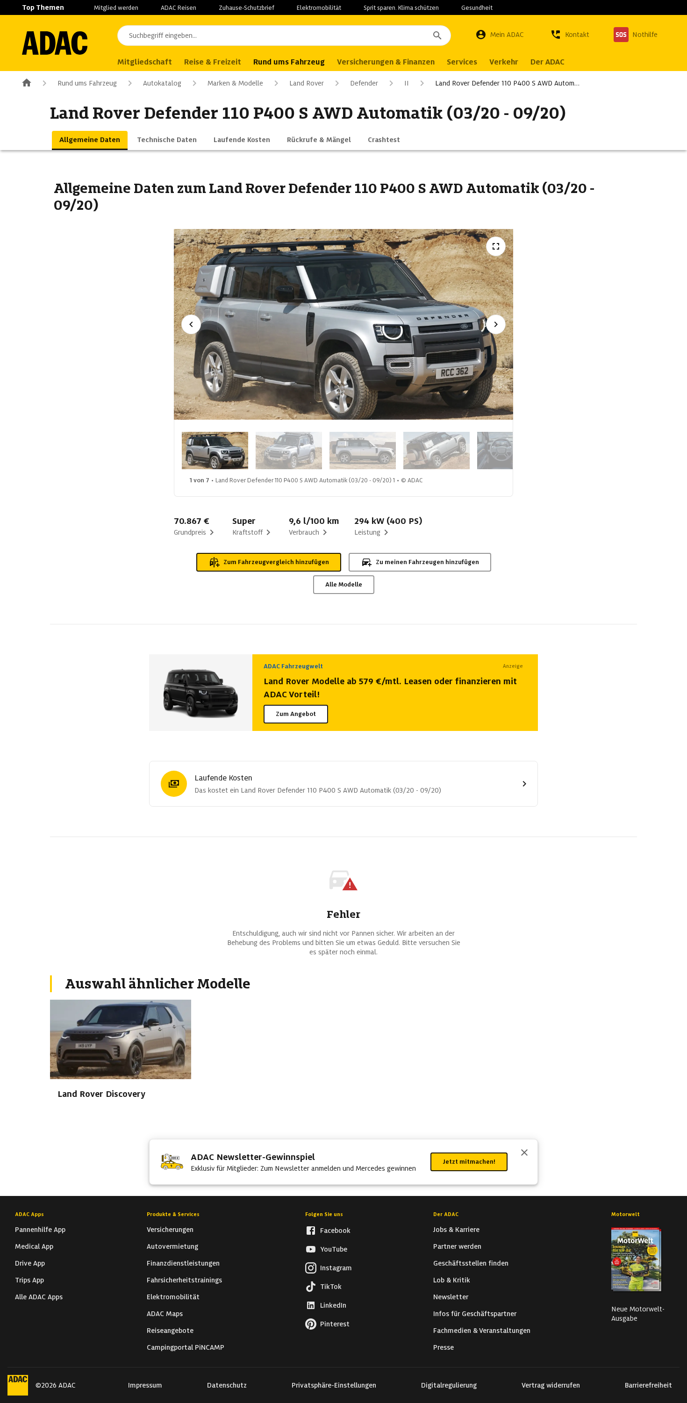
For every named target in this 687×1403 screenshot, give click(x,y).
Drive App (30, 1263)
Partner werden (457, 1246)
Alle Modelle (343, 584)
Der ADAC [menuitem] (547, 62)
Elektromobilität (319, 8)
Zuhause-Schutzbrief (246, 8)
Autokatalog (162, 83)
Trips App (29, 1280)
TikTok (331, 1286)
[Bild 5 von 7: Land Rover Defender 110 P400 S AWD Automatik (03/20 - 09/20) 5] (510, 450)
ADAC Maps (165, 1314)
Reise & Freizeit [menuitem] (212, 62)
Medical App (34, 1246)
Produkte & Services (173, 1214)
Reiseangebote (170, 1330)
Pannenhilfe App (40, 1229)
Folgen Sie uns (324, 1214)
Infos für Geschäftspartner (474, 1314)
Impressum (145, 1385)
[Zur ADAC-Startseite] (54, 43)
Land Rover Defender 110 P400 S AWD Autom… (507, 83)
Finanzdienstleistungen (183, 1263)
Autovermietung (172, 1246)
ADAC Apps (29, 1214)
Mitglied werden (116, 8)
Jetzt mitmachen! (469, 1162)
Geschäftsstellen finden (470, 1263)
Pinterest (335, 1324)
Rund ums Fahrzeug (87, 83)
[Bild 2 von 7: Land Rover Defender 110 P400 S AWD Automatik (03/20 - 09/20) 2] (289, 450)
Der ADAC (445, 1214)
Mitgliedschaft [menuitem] (144, 62)
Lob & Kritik (451, 1280)
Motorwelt (625, 1214)
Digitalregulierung (449, 1385)
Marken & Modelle (235, 83)
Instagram (336, 1268)
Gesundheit (477, 8)
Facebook (335, 1230)
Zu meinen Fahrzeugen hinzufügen (427, 562)
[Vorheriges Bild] (191, 324)
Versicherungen (170, 1229)
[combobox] (284, 35)
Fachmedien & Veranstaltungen (481, 1330)
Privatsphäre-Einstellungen (334, 1385)
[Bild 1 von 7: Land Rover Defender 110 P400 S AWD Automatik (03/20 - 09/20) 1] (215, 450)
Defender (364, 83)
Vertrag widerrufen (551, 1385)
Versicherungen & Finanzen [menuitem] (386, 62)
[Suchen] (437, 35)
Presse (443, 1347)
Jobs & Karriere (456, 1229)
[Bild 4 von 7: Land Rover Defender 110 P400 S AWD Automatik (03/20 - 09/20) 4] (436, 450)
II (406, 83)
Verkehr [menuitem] (503, 62)
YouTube (333, 1249)
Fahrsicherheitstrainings (184, 1280)
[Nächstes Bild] (496, 324)
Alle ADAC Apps (39, 1297)
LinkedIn (333, 1305)
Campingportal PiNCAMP (185, 1347)
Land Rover (306, 83)
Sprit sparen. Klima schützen (401, 8)
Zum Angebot (296, 714)
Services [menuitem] (462, 62)
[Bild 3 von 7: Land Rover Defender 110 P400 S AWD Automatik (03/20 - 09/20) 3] (362, 450)
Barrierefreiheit (648, 1385)
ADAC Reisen (178, 8)
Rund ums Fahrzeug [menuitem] (289, 62)
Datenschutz (227, 1385)
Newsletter (450, 1297)
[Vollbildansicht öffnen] (496, 246)
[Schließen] (524, 1153)
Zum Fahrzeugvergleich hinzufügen (276, 562)
